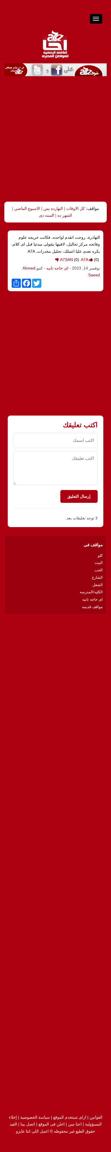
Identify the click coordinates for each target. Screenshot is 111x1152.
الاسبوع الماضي (27, 208)
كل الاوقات (75, 208)
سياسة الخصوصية (35, 1117)
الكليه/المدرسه (91, 592)
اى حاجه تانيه (57, 268)
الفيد (13, 1124)
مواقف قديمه (92, 607)
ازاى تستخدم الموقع (69, 1117)
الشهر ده (64, 215)
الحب (98, 570)
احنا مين (75, 1124)
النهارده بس (53, 208)
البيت (98, 562)
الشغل (97, 585)
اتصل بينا (27, 1124)
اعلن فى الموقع (51, 1124)
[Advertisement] (55, 139)
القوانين (96, 1117)
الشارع (97, 577)
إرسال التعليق (79, 496)
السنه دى (46, 215)
